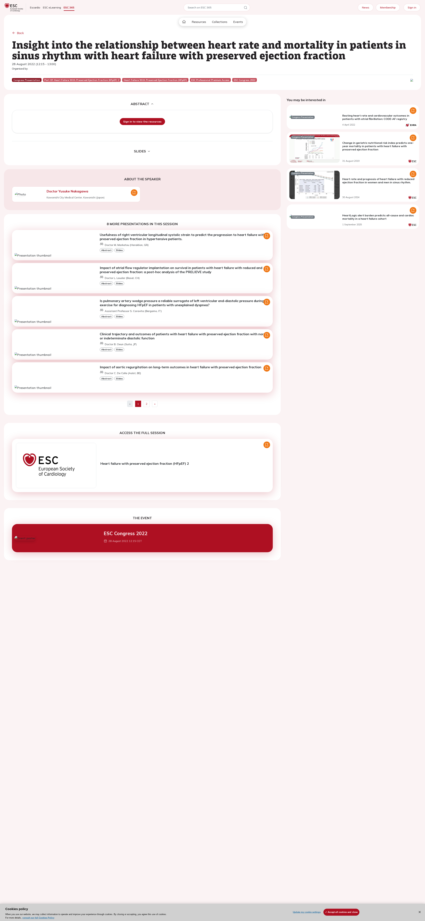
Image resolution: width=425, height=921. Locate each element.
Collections (219, 22)
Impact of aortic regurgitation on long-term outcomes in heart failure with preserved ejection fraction (180, 367)
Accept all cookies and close (343, 912)
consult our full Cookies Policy (38, 917)
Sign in (412, 7)
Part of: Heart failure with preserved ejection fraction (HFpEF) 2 (81, 80)
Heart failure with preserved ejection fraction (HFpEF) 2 (144, 463)
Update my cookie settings (307, 912)
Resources (199, 22)
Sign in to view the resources (142, 121)
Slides (119, 250)
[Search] (245, 8)
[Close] (419, 912)
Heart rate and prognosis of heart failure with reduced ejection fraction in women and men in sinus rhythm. (378, 180)
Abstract (106, 250)
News (365, 7)
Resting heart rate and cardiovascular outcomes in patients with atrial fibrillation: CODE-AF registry (375, 117)
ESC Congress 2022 (125, 533)
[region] (212, 912)
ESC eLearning (52, 7)
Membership (388, 7)
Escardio (35, 7)
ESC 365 (69, 7)
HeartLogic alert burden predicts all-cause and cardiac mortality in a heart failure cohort (378, 217)
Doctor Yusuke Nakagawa (67, 191)
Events (238, 22)
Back (20, 33)
